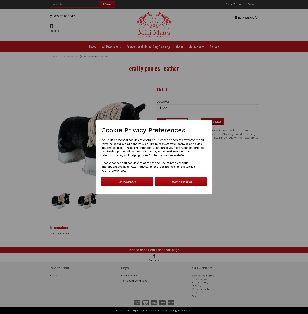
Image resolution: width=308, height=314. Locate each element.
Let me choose (127, 181)
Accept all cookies (181, 181)
